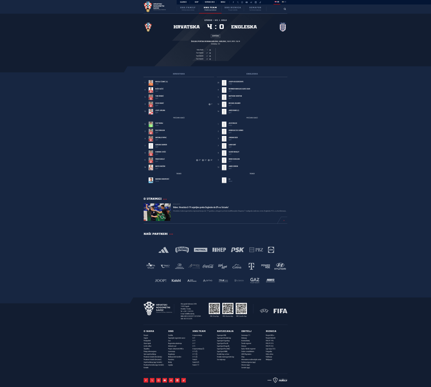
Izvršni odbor (147, 346)
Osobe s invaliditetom (247, 351)
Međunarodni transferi (174, 357)
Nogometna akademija (175, 343)
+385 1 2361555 (188, 311)
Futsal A (194, 360)
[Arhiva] (284, 9)
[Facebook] (233, 2)
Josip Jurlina (160, 110)
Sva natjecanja (221, 360)
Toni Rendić (159, 96)
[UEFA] (264, 311)
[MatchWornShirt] (270, 280)
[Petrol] (200, 250)
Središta (170, 335)
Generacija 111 (245, 335)
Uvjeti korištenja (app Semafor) (153, 362)
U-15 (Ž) (194, 357)
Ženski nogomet (246, 343)
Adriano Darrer (161, 145)
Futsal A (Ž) (195, 362)
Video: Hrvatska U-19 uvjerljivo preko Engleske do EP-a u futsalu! (201, 207)
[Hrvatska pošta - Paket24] (165, 266)
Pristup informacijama (150, 351)
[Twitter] (237, 2)
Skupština (146, 349)
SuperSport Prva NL (222, 343)
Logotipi (170, 365)
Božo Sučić (159, 89)
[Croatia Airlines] (194, 266)
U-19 (193, 341)
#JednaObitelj (245, 341)
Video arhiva (269, 354)
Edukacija (244, 338)
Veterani (243, 346)
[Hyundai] (280, 266)
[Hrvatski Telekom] (251, 266)
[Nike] (163, 250)
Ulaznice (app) (245, 365)
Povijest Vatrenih (270, 338)
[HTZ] (151, 266)
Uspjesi (146, 338)
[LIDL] (271, 250)
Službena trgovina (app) (248, 362)
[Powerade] (266, 266)
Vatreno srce (210, 2)
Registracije (171, 354)
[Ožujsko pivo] (182, 250)
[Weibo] (251, 2)
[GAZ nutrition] (255, 280)
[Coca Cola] (208, 266)
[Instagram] (242, 2)
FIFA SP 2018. (270, 343)
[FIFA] (280, 311)
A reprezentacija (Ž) (198, 349)
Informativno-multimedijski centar (251, 360)
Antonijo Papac (161, 138)
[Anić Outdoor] (192, 280)
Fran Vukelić (160, 159)
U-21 (193, 338)
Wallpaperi (269, 360)
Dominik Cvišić (160, 152)
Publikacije (269, 357)
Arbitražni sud (172, 346)
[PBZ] (256, 250)
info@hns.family (189, 314)
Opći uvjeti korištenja (150, 354)
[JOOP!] (160, 280)
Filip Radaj (159, 123)
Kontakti (146, 368)
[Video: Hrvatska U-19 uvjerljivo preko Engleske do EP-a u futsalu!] (157, 212)
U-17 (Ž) (194, 354)
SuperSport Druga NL (223, 346)
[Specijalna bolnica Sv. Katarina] (239, 280)
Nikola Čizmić (160, 82)
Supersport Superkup (223, 341)
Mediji (223, 2)
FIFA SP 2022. (270, 346)
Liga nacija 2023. (271, 349)
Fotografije (269, 351)
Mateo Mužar (160, 166)
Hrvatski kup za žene (223, 354)
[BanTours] (223, 280)
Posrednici (171, 360)
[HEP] (219, 250)
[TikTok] (260, 2)
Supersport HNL (221, 335)
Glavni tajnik (147, 343)
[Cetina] (237, 266)
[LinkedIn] (255, 2)
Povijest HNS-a (270, 335)
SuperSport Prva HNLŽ (223, 349)
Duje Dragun (160, 130)
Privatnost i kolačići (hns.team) (152, 360)
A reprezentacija (197, 335)
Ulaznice (183, 2)
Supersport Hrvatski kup (224, 338)
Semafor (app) (245, 368)
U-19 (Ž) (194, 351)
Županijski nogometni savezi (176, 338)
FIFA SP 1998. (270, 341)
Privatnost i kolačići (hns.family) (153, 357)
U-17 (193, 343)
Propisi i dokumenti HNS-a (176, 349)
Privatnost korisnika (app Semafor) (154, 365)
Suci (169, 341)
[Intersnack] (223, 266)
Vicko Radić (159, 103)
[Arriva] (208, 280)
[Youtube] (246, 2)
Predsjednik (147, 341)
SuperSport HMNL (222, 351)
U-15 (193, 346)
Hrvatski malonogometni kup (225, 357)
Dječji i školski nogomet (248, 349)
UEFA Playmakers (246, 354)
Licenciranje (171, 351)
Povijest (146, 335)
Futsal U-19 (195, 365)
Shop (196, 2)
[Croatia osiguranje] (179, 266)
